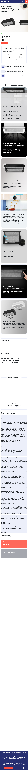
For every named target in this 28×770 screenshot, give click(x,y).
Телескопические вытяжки (7, 4)
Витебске (21, 66)
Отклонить (19, 768)
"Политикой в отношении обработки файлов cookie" (15, 759)
